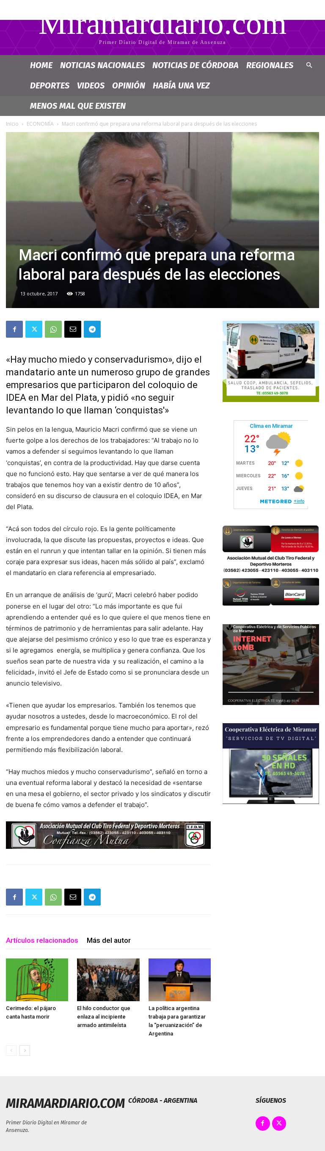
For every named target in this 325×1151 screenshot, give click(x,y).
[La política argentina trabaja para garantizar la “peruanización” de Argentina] (180, 979)
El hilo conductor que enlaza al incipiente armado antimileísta (103, 1016)
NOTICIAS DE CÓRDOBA (195, 65)
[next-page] (24, 1050)
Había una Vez (181, 85)
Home (41, 65)
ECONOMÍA (40, 123)
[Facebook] (14, 329)
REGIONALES (269, 65)
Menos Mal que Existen (78, 106)
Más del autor (109, 940)
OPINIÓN (128, 85)
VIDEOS (91, 85)
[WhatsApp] (53, 329)
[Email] (72, 329)
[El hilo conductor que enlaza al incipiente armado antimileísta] (108, 979)
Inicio (12, 123)
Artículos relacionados (42, 940)
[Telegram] (92, 329)
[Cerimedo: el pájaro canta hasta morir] (37, 979)
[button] (309, 65)
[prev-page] (11, 1050)
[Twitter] (33, 329)
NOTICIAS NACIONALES (102, 65)
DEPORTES (49, 85)
